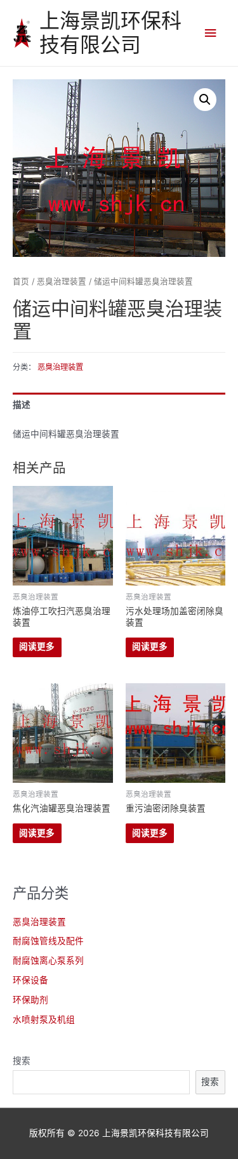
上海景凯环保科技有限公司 (110, 32)
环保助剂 (30, 1000)
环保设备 (30, 980)
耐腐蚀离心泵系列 (48, 960)
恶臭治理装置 (39, 922)
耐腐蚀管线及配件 (48, 941)
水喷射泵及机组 (44, 1019)
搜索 (21, 1061)
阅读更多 (37, 646)
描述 (21, 405)
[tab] (119, 405)
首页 (21, 281)
